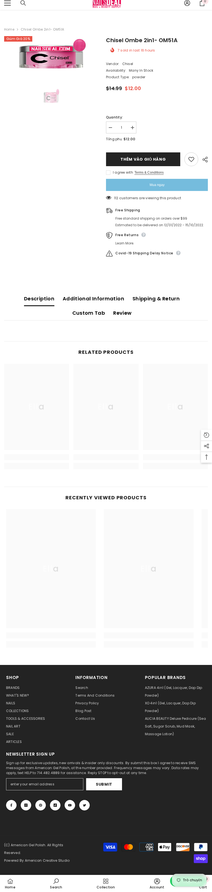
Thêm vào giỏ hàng (143, 159)
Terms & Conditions (149, 172)
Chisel (127, 63)
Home (9, 29)
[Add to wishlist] (191, 159)
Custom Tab (88, 312)
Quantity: (114, 117)
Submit (104, 784)
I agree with (123, 172)
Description (39, 298)
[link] (36, 457)
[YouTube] (70, 805)
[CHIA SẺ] (203, 159)
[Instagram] (26, 805)
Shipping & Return (156, 298)
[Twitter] (84, 805)
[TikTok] (55, 805)
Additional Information (93, 298)
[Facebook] (11, 805)
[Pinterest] (40, 805)
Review (122, 312)
